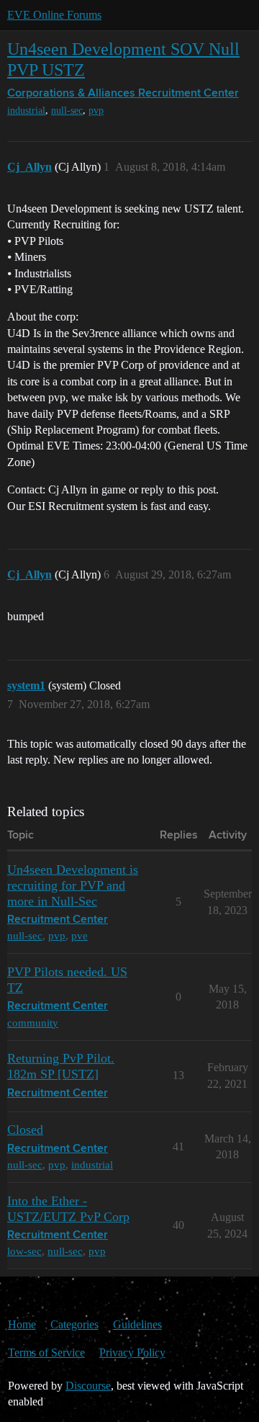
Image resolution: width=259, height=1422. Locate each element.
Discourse (88, 1385)
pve (79, 935)
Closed (25, 1129)
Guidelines (137, 1324)
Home (22, 1324)
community (32, 1022)
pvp (96, 110)
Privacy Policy (132, 1352)
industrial (26, 110)
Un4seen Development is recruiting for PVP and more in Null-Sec (72, 885)
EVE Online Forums (54, 15)
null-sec (67, 110)
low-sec (24, 1251)
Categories (74, 1324)
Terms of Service (46, 1352)
